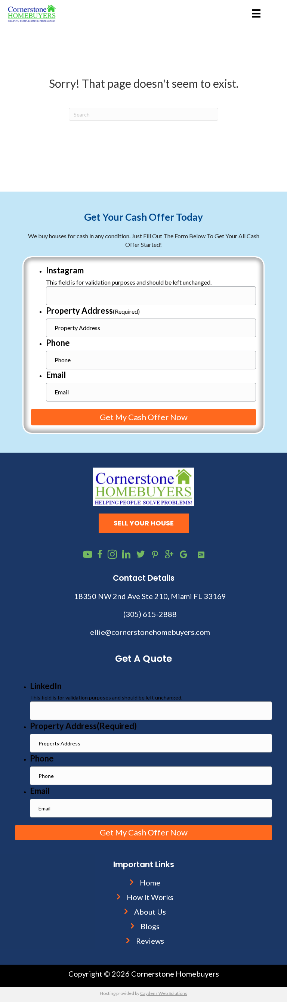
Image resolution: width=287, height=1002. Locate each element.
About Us (150, 911)
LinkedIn (46, 686)
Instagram (65, 270)
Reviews (150, 940)
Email (56, 375)
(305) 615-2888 (150, 613)
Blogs (150, 926)
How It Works (150, 897)
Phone (58, 343)
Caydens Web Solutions (163, 993)
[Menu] (256, 13)
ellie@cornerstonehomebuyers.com (150, 631)
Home (150, 882)
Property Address (93, 310)
